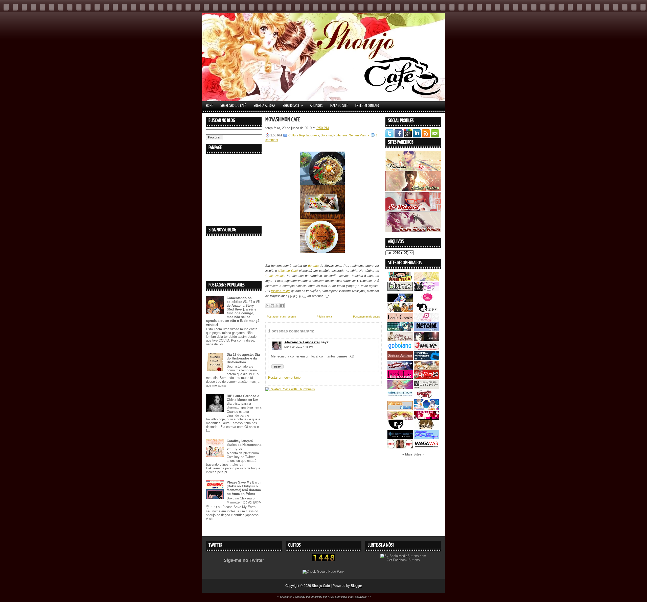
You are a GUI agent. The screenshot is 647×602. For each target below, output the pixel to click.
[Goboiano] (400, 349)
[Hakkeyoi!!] (426, 428)
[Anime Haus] (426, 340)
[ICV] (400, 428)
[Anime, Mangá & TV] (426, 359)
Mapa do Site (339, 106)
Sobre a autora (264, 106)
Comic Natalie (275, 276)
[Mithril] (400, 330)
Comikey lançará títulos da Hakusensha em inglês (244, 444)
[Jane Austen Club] (400, 340)
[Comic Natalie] (426, 388)
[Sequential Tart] (426, 397)
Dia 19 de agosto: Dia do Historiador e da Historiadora (243, 358)
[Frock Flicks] (400, 378)
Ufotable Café (288, 271)
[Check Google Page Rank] (323, 571)
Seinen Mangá (359, 135)
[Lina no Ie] (426, 280)
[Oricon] (400, 438)
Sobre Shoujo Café (233, 106)
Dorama (326, 135)
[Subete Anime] (400, 359)
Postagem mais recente (281, 316)
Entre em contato (367, 106)
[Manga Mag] (426, 447)
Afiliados (316, 106)
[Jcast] (426, 311)
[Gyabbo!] (400, 301)
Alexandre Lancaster (302, 342)
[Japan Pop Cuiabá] (426, 320)
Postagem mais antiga (366, 316)
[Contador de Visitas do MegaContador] (323, 560)
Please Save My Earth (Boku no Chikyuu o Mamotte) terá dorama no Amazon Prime (244, 488)
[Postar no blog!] (272, 305)
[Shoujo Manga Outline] (400, 418)
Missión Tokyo (280, 291)
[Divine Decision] (426, 368)
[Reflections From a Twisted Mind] (400, 311)
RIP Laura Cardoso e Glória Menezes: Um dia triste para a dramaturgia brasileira (244, 401)
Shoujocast (293, 106)
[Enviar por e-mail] (267, 305)
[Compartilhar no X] (277, 305)
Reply (277, 366)
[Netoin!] (426, 330)
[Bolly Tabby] (400, 447)
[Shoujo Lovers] (426, 409)
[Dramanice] (426, 301)
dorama (313, 266)
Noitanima (340, 135)
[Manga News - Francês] (400, 409)
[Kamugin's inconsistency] (400, 388)
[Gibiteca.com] (400, 280)
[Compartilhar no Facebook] (282, 305)
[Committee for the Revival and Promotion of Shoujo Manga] (426, 438)
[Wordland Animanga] (400, 368)
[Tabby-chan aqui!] (426, 290)
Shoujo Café (321, 586)
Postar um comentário (284, 377)
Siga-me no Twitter (244, 560)
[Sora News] (426, 378)
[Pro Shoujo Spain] (426, 418)
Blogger (356, 586)
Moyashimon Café (282, 120)
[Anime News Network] (400, 397)
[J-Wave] (426, 349)
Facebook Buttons (406, 560)
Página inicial (324, 316)
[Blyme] (400, 290)
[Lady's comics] (400, 320)
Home (209, 106)
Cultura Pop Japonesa (303, 135)
